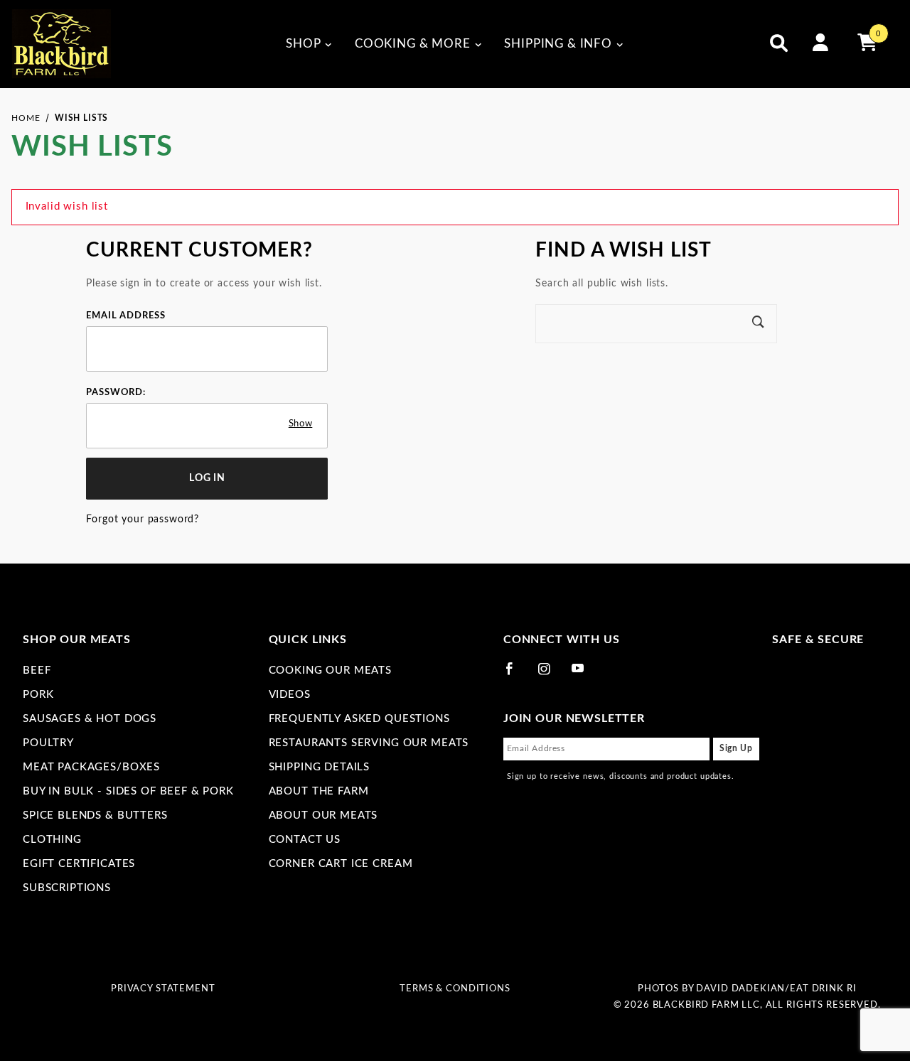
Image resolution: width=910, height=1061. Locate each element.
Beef (36, 670)
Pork (38, 694)
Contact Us (305, 839)
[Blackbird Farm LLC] (61, 43)
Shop (303, 44)
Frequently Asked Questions (359, 718)
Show (301, 423)
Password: (116, 392)
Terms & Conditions (455, 988)
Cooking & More (413, 44)
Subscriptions (67, 888)
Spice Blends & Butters (95, 815)
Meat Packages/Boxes (91, 767)
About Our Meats (323, 815)
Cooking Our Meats (330, 670)
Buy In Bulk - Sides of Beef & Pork (128, 791)
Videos (290, 694)
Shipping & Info (558, 44)
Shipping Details (319, 767)
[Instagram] (550, 674)
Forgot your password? (142, 519)
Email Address (125, 315)
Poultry (48, 743)
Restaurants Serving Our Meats (369, 743)
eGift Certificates (79, 863)
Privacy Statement (163, 988)
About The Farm (319, 791)
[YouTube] (584, 674)
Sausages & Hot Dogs (89, 718)
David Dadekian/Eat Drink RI (776, 988)
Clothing (52, 839)
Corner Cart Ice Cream (341, 863)
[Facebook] (515, 674)
